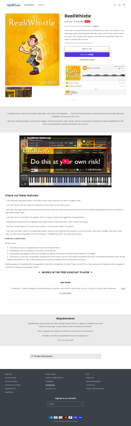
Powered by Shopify (71, 421)
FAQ (87, 374)
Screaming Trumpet (13, 385)
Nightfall (8, 374)
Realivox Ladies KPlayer (54, 378)
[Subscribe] (81, 404)
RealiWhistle (74, 100)
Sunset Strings (10, 378)
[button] (30, 5)
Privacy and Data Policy (95, 389)
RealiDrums (9, 392)
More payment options (87, 59)
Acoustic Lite (51, 389)
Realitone (67, 100)
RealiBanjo (49, 381)
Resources (90, 378)
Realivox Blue (51, 374)
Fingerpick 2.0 (10, 389)
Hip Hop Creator (11, 381)
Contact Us (90, 385)
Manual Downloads (93, 381)
